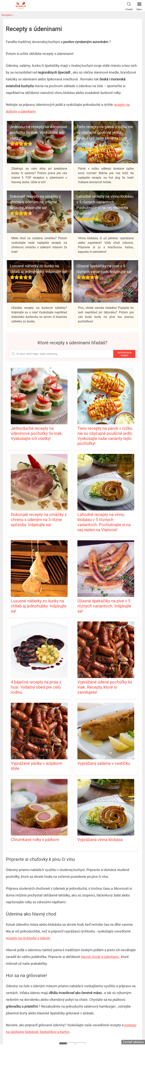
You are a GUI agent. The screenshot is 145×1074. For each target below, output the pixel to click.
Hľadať (129, 9)
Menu (139, 9)
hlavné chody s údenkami (100, 957)
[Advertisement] (72, 1058)
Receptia (6, 15)
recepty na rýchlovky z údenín (28, 938)
